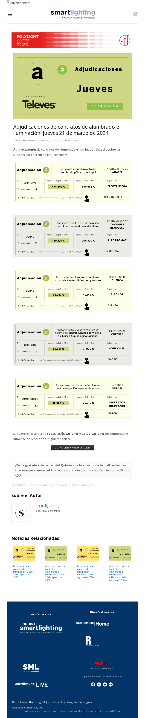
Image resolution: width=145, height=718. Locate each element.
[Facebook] (93, 684)
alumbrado (74, 485)
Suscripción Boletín (109, 711)
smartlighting (23, 140)
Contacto (91, 711)
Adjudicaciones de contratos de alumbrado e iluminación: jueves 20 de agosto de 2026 (55, 573)
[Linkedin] (99, 684)
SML (41, 707)
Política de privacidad (71, 711)
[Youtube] (110, 684)
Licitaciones (69, 140)
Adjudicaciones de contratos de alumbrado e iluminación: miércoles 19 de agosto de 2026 (119, 573)
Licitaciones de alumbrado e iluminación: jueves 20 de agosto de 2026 (23, 572)
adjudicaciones (59, 485)
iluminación (88, 485)
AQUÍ (18, 475)
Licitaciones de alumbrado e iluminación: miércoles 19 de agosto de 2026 (86, 572)
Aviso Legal (50, 711)
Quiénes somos (32, 711)
